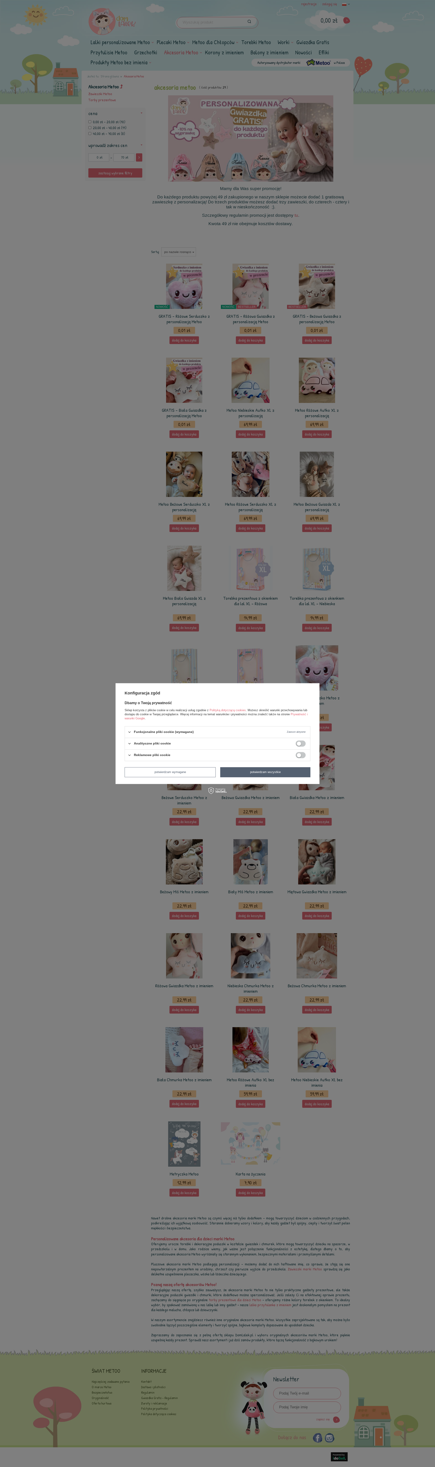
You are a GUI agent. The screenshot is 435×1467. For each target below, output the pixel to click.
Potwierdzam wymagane (170, 772)
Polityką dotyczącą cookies (228, 710)
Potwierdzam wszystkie (265, 772)
